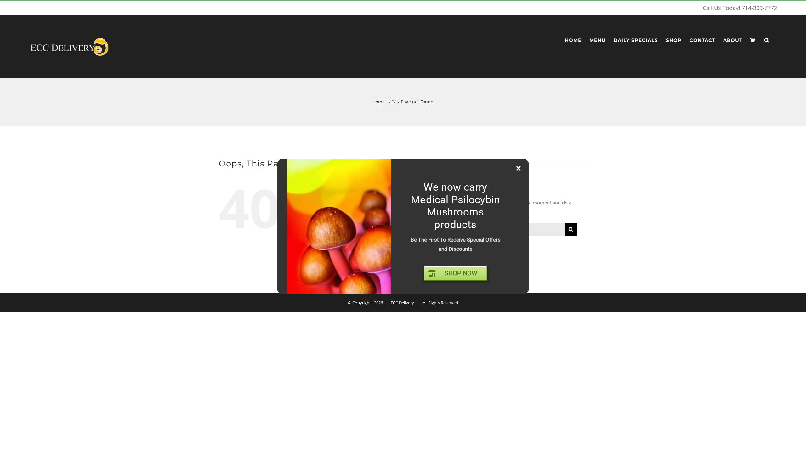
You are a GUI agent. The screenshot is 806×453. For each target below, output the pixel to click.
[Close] (518, 168)
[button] (766, 40)
